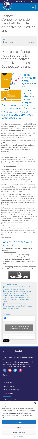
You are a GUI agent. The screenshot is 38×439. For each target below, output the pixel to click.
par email (8, 382)
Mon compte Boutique (12, 390)
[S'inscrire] (34, 1)
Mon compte (9, 386)
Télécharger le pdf (19, 277)
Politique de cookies (18, 436)
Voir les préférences (19, 432)
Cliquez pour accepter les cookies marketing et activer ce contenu (19, 327)
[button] (35, 403)
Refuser (19, 427)
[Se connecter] (31, 1)
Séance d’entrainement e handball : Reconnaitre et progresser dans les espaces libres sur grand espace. (17, 306)
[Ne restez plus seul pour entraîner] (7, 5)
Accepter (19, 422)
